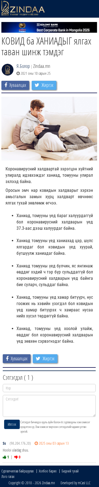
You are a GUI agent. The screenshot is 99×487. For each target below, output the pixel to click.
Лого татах (8, 476)
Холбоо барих (48, 471)
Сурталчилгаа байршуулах (17, 471)
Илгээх (12, 424)
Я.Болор (23, 66)
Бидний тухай (70, 471)
